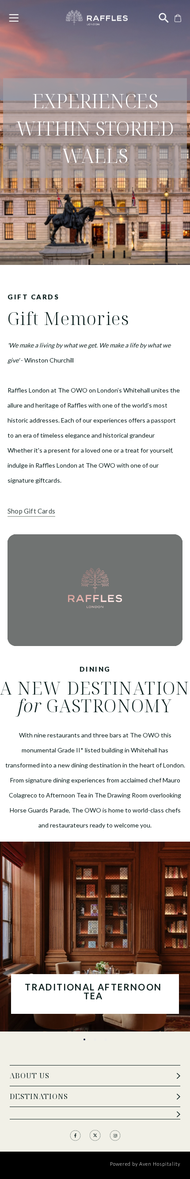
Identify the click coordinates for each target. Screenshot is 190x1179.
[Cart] (176, 17)
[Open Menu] (13, 17)
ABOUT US (29, 1076)
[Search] (163, 17)
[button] (84, 1039)
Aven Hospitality (159, 1164)
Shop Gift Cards (31, 511)
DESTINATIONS (39, 1096)
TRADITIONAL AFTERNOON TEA (93, 991)
